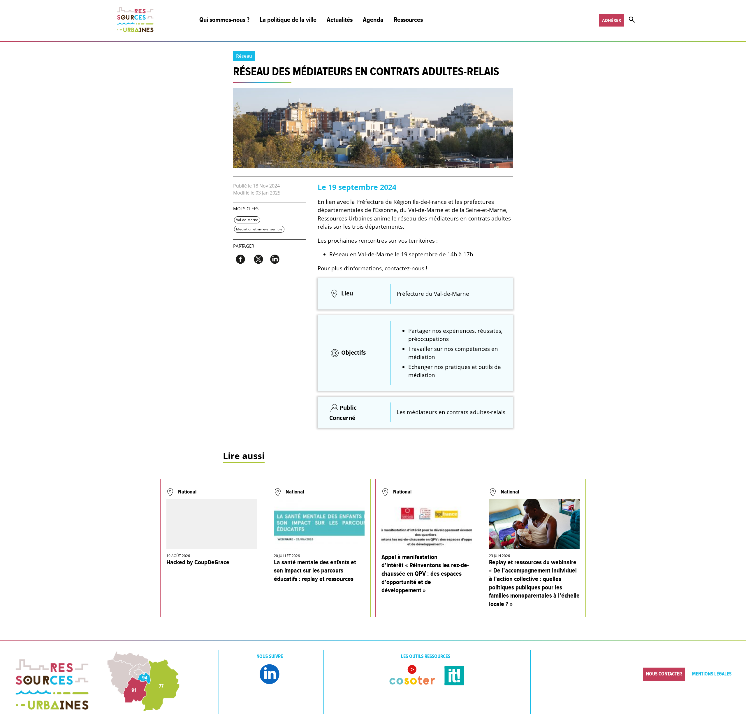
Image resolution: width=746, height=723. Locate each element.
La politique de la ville (288, 20)
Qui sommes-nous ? (224, 20)
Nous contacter (664, 674)
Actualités (340, 20)
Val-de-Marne (247, 219)
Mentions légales (711, 674)
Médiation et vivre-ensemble (259, 229)
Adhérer (611, 20)
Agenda (373, 20)
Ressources (408, 20)
